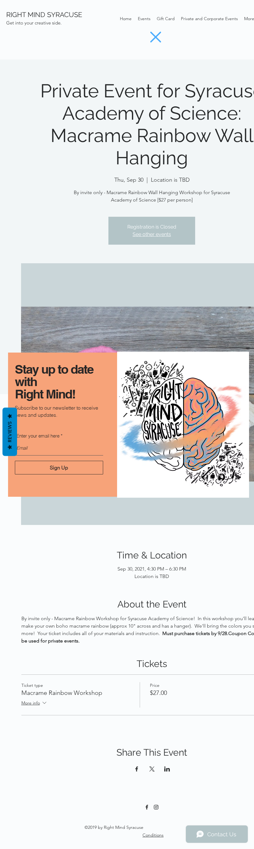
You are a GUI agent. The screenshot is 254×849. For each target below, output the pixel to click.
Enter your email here (37, 435)
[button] (155, 37)
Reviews (9, 431)
